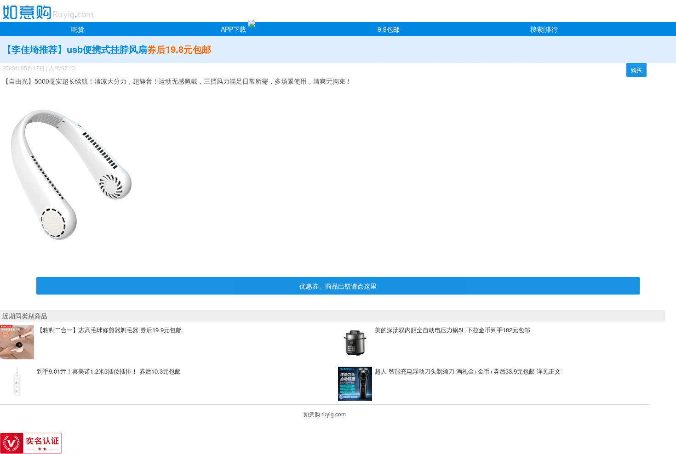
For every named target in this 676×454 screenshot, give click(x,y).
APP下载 (233, 29)
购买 (636, 70)
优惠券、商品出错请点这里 (338, 285)
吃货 (77, 29)
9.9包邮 (389, 29)
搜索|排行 (544, 29)
